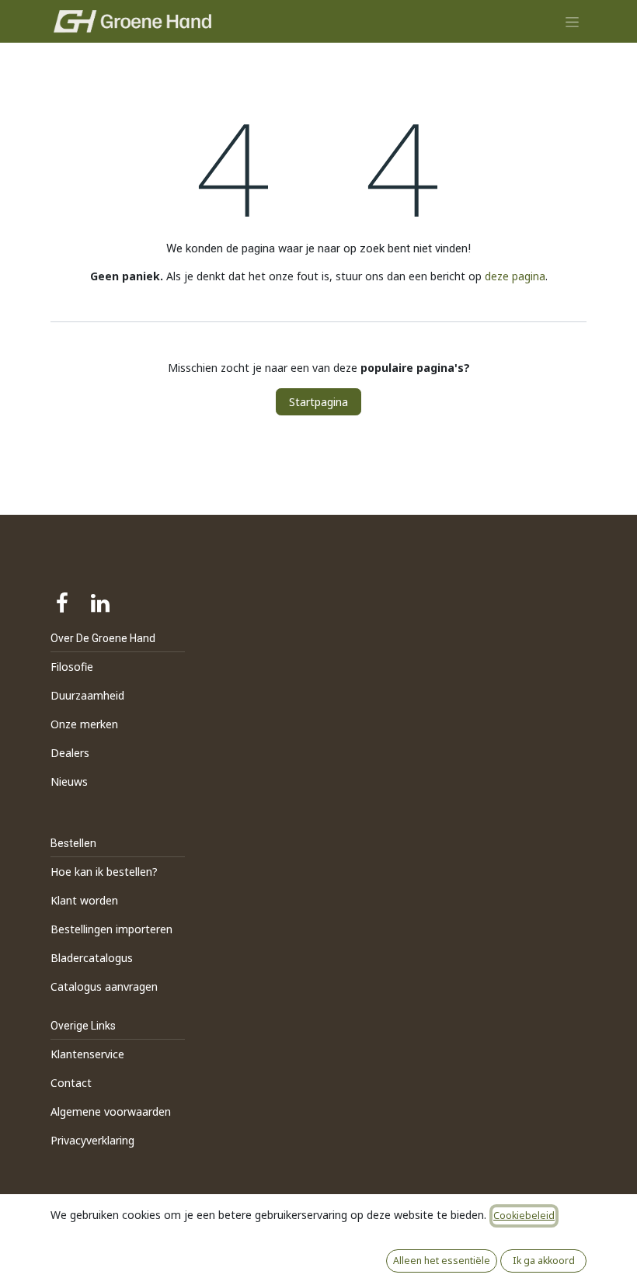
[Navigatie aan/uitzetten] (572, 21)
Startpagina (318, 401)
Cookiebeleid (524, 1215)
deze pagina (515, 276)
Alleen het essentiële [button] (441, 1260)
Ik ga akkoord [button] (544, 1260)
